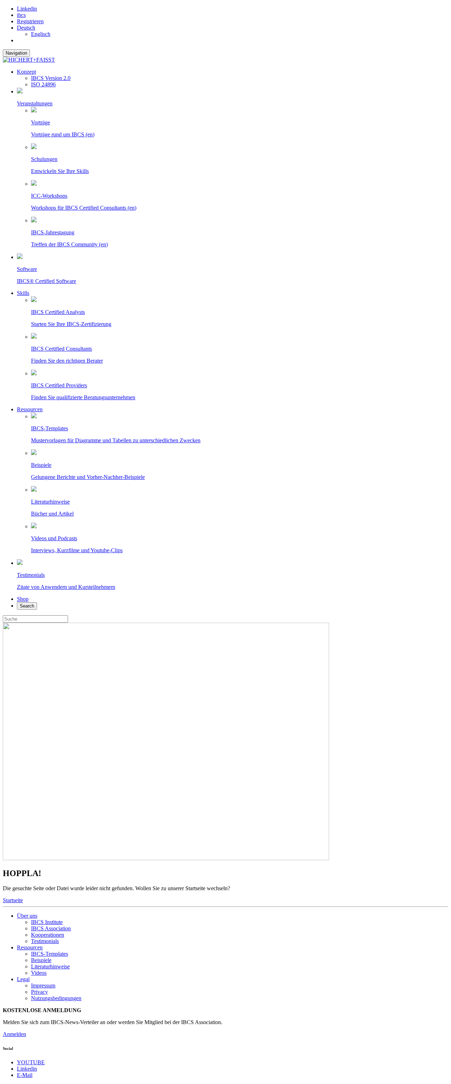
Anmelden (14, 1034)
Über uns (27, 916)
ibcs (21, 15)
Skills (23, 293)
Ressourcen (30, 409)
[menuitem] (26, 28)
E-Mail (24, 1075)
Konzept (26, 72)
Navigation (16, 53)
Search (27, 606)
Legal (23, 979)
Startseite (13, 900)
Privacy (39, 992)
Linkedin (27, 9)
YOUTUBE (31, 1062)
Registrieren (30, 21)
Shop (23, 599)
